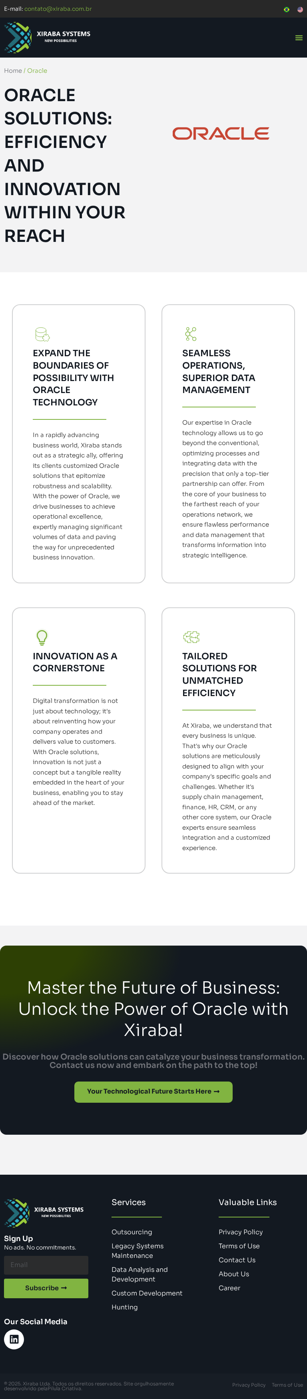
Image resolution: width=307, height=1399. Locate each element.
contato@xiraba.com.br (48, 8)
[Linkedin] (14, 1339)
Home (13, 70)
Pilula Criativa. (65, 1388)
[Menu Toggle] (299, 38)
